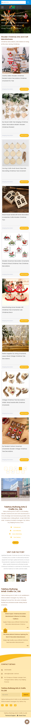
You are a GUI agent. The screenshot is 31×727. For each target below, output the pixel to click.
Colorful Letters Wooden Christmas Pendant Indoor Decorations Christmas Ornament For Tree (14, 78)
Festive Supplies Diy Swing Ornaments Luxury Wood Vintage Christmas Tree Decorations (14, 356)
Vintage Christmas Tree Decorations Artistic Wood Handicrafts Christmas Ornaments (13, 402)
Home (3, 28)
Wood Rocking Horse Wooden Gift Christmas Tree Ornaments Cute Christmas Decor (12, 309)
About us (15, 542)
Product (9, 28)
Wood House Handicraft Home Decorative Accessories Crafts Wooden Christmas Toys (15, 217)
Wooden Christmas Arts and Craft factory (18, 555)
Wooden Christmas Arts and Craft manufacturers (14, 514)
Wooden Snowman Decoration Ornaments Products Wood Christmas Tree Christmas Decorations (15, 263)
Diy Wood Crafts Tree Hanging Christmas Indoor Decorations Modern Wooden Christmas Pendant (15, 124)
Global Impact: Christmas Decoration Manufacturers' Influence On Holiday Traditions (15, 616)
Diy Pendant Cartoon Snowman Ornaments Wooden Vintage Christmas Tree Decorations (14, 448)
